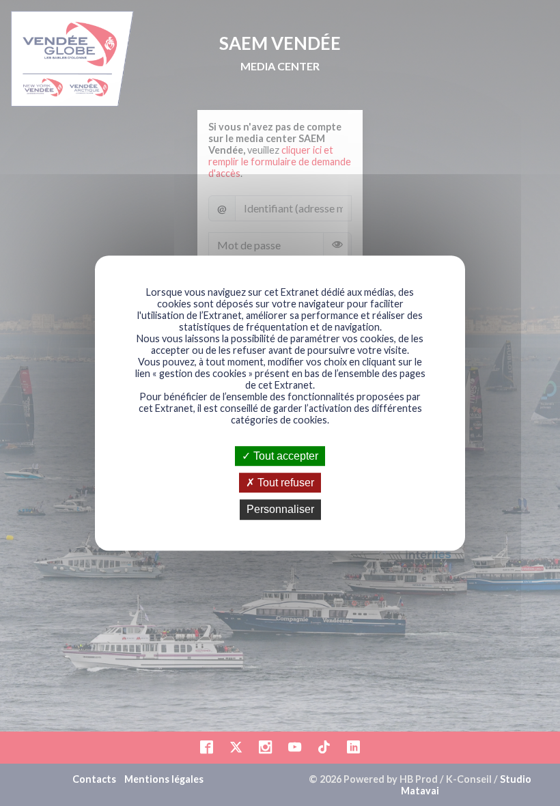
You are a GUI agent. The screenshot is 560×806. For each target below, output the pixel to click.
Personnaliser (280, 510)
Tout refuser (284, 482)
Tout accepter (284, 456)
